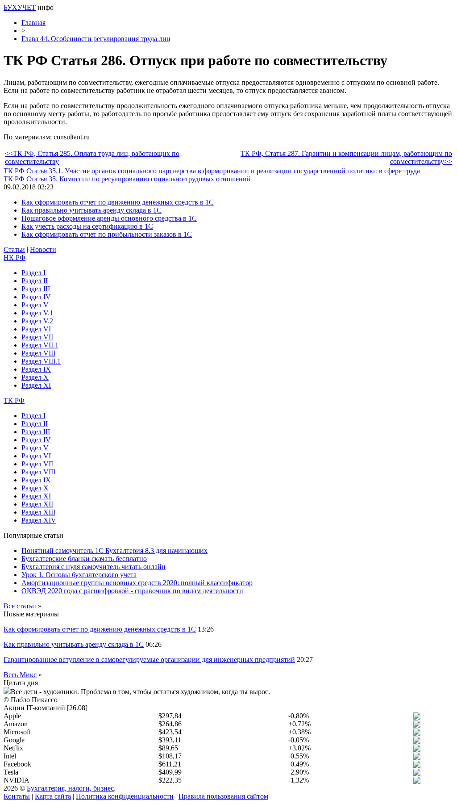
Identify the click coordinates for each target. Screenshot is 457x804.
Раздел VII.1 (39, 345)
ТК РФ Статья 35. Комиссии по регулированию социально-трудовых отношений (127, 179)
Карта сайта (53, 796)
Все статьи (20, 606)
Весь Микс (20, 674)
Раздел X (35, 377)
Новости (43, 249)
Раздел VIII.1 (41, 361)
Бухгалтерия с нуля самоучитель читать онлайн (93, 566)
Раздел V (35, 305)
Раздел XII (37, 504)
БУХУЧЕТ (20, 7)
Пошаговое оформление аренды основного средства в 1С (109, 218)
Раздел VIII (38, 353)
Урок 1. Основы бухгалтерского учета (79, 574)
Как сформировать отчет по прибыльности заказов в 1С (106, 234)
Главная (33, 22)
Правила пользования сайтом (223, 796)
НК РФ (14, 257)
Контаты (17, 796)
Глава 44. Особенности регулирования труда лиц (95, 38)
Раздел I (33, 272)
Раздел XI (36, 385)
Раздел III (35, 289)
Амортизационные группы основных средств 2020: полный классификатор (137, 582)
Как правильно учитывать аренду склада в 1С (91, 210)
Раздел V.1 (37, 313)
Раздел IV (36, 297)
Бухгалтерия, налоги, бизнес (70, 788)
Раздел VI (36, 329)
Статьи (14, 249)
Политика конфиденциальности (125, 796)
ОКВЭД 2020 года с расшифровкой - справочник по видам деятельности (132, 591)
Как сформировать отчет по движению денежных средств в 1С (117, 202)
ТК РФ (14, 400)
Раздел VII (37, 337)
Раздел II (34, 281)
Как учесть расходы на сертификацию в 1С (87, 226)
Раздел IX (36, 369)
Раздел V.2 (37, 321)
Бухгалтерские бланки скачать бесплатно (84, 558)
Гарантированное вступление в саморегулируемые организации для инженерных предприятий (149, 659)
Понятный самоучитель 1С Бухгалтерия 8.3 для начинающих (114, 550)
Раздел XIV (38, 520)
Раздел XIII (38, 512)
